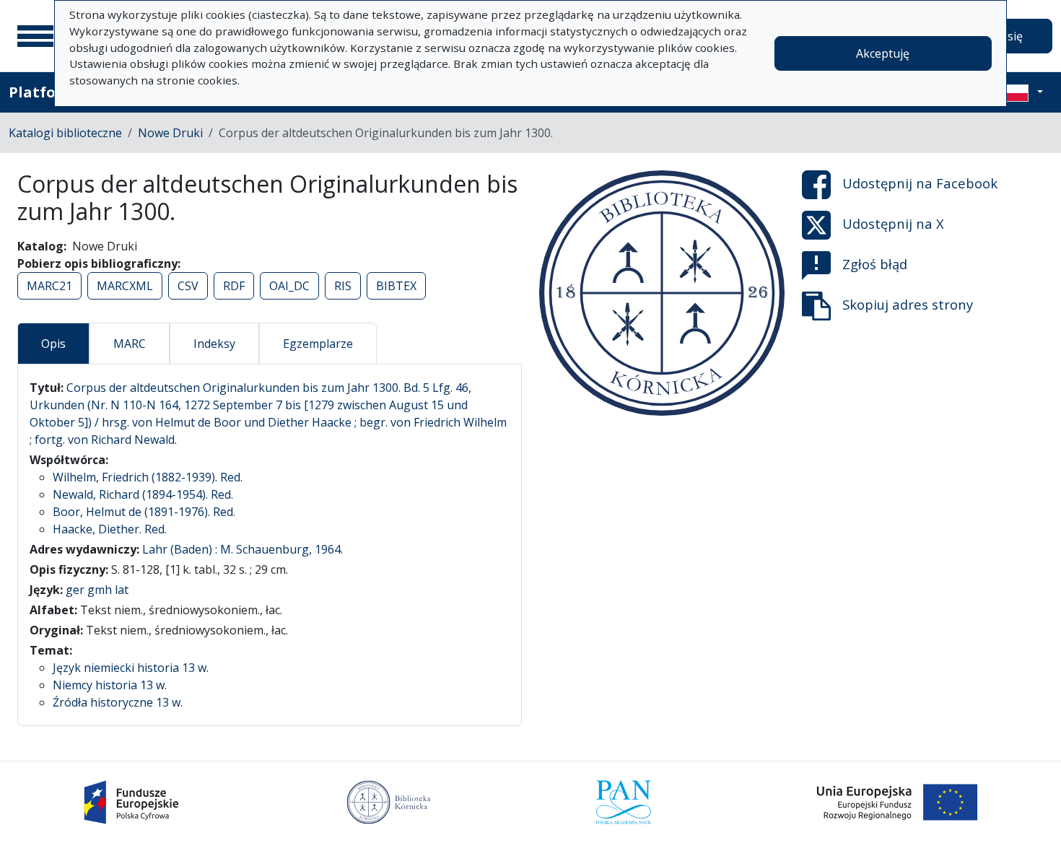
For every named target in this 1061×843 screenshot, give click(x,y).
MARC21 (49, 286)
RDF (234, 286)
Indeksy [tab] (214, 343)
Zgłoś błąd (874, 264)
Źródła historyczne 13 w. (118, 702)
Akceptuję (882, 53)
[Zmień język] (1022, 92)
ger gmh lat (97, 590)
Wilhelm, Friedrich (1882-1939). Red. (148, 477)
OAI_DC (289, 286)
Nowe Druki (170, 133)
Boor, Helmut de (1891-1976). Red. (144, 512)
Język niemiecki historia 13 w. (131, 668)
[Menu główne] (35, 36)
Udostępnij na (919, 183)
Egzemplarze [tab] (318, 343)
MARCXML (125, 286)
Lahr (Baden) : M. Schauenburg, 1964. (242, 549)
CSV (188, 286)
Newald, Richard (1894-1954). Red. (143, 494)
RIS (343, 286)
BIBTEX (396, 286)
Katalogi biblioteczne (65, 133)
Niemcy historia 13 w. (110, 685)
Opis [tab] (53, 343)
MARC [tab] (129, 343)
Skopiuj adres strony (907, 304)
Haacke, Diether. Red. (110, 529)
